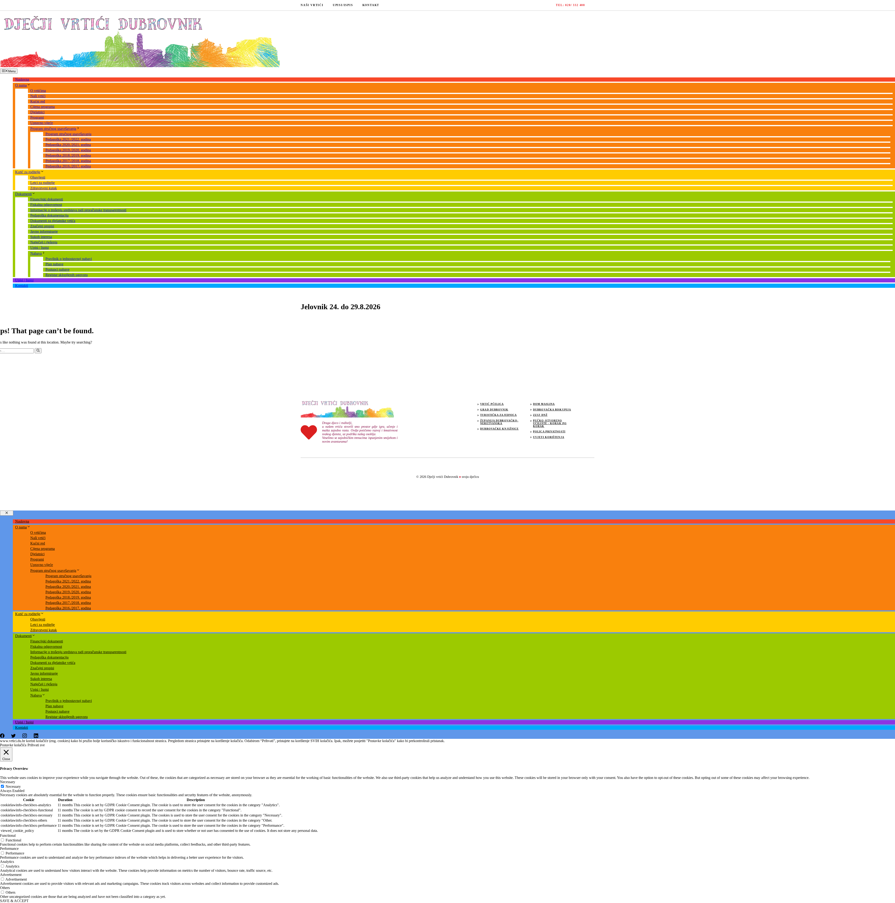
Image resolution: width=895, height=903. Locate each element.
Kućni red (37, 101)
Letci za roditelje (42, 183)
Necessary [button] (7, 782)
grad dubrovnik (494, 409)
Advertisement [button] (10, 875)
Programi (37, 117)
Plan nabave (54, 264)
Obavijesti (37, 177)
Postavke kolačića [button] (13, 745)
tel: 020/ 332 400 (570, 5)
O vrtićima (38, 91)
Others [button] (5, 888)
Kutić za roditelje (27, 172)
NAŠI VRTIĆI (312, 5)
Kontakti (21, 286)
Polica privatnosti (549, 431)
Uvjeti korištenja (548, 437)
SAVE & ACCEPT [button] (14, 901)
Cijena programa (42, 107)
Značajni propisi (42, 226)
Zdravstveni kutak (43, 188)
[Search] (38, 350)
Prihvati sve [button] (36, 745)
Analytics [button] (7, 862)
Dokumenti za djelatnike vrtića (52, 221)
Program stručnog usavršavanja (53, 129)
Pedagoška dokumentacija (49, 215)
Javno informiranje (44, 231)
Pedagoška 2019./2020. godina (68, 150)
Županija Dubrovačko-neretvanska (499, 422)
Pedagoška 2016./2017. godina (68, 166)
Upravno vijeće (41, 123)
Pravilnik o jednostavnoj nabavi (68, 259)
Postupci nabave (57, 269)
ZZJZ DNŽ (540, 414)
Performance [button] (9, 849)
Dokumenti (23, 194)
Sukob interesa (41, 237)
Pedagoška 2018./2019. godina (68, 155)
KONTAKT (370, 5)
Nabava (36, 253)
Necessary (13, 786)
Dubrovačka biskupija (552, 409)
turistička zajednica (498, 414)
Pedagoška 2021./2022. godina (68, 139)
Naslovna (22, 79)
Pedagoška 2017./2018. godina (68, 161)
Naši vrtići (37, 96)
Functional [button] (8, 835)
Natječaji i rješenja (43, 242)
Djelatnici (37, 112)
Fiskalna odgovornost (46, 205)
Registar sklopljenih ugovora (66, 275)
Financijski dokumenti (46, 199)
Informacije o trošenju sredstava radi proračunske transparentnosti (78, 210)
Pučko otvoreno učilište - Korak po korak (550, 423)
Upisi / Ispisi (39, 248)
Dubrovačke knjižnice (499, 428)
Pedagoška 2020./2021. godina (68, 145)
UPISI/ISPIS (343, 5)
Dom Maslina (544, 404)
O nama (21, 85)
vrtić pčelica (492, 404)
